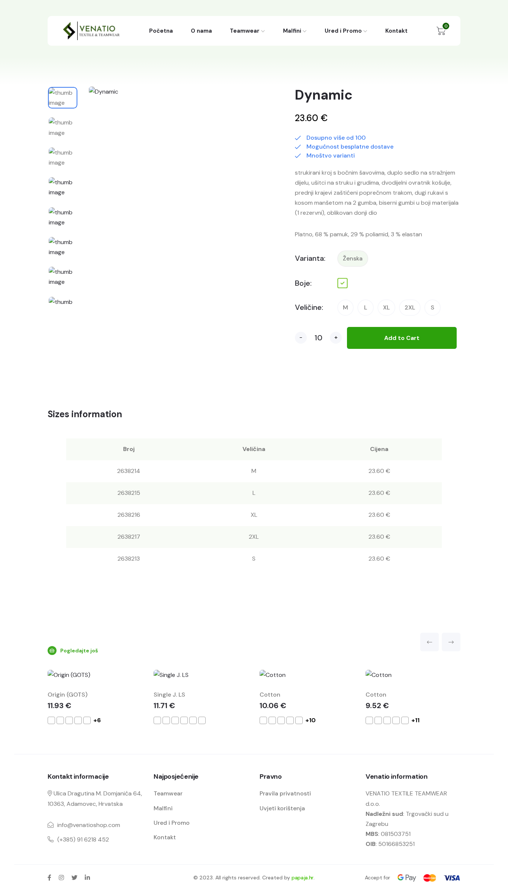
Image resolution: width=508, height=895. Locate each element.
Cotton (270, 694)
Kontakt (396, 31)
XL (386, 307)
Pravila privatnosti (285, 793)
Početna (161, 31)
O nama (201, 31)
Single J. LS (169, 694)
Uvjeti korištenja (282, 808)
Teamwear (245, 31)
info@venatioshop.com (88, 825)
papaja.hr (303, 877)
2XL (410, 307)
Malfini (292, 31)
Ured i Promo (343, 31)
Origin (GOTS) (67, 694)
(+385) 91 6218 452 (83, 839)
